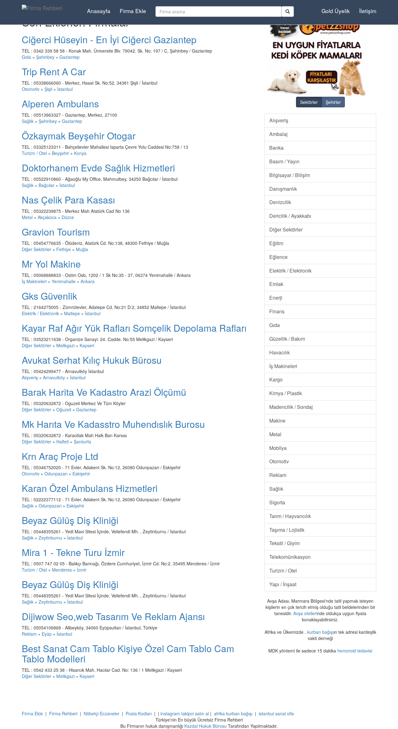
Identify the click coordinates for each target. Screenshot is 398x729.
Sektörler (309, 102)
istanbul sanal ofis (276, 713)
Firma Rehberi (63, 713)
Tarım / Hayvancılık (290, 516)
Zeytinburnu (50, 538)
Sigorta (277, 502)
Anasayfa (98, 11)
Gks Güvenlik (49, 295)
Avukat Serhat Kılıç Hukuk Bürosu (92, 360)
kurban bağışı (320, 632)
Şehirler (333, 102)
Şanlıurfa (82, 441)
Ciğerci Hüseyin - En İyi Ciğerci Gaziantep (109, 39)
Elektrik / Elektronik (40, 313)
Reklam (29, 634)
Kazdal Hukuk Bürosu (205, 726)
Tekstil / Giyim (284, 543)
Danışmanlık (283, 188)
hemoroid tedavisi (354, 650)
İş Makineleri (34, 281)
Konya (80, 153)
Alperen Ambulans (60, 103)
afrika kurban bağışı (233, 713)
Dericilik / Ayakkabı (290, 215)
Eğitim (276, 243)
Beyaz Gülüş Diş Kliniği (70, 520)
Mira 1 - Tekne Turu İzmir (73, 552)
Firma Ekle (133, 11)
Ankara (88, 281)
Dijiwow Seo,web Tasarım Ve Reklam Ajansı (113, 616)
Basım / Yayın (284, 161)
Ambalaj (278, 134)
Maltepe (72, 313)
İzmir (81, 570)
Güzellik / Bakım (287, 338)
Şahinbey (45, 57)
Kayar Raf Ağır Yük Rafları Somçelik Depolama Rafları (134, 327)
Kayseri (87, 345)
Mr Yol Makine (51, 263)
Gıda (26, 57)
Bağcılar (46, 185)
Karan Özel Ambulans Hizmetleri (90, 488)
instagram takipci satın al (184, 713)
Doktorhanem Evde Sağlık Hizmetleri (98, 167)
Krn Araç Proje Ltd (60, 456)
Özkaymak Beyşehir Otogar (79, 135)
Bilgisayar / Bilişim (289, 175)
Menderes (62, 570)
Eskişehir (81, 473)
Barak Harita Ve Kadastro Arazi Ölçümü (104, 392)
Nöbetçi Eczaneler (101, 713)
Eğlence (278, 256)
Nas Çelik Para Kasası (68, 199)
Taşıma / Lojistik (286, 529)
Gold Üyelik (336, 11)
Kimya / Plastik (285, 393)
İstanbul (65, 89)
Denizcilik (280, 202)
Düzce (68, 217)
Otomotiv (30, 89)
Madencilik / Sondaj (291, 406)
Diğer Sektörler (36, 249)
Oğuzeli (63, 409)
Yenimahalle (64, 281)
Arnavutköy (54, 377)
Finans (277, 311)
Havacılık (279, 352)
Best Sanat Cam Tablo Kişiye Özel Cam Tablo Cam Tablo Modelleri (128, 653)
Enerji (275, 297)
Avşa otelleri (305, 613)
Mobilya (278, 447)
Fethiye (63, 249)
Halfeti (62, 441)
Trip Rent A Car (54, 71)
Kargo (276, 379)
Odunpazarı (55, 473)
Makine (277, 420)
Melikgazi (65, 345)
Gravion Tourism (56, 231)
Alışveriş (30, 377)
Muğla (82, 249)
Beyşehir (60, 153)
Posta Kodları (139, 713)
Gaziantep (69, 57)
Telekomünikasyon (290, 556)
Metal (27, 217)
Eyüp (47, 634)
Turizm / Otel (34, 153)
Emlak (276, 283)
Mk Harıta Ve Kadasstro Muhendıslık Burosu (113, 424)
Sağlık (28, 121)
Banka (276, 147)
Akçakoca (47, 217)
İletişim (367, 11)
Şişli (48, 89)
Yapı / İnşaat (282, 584)
